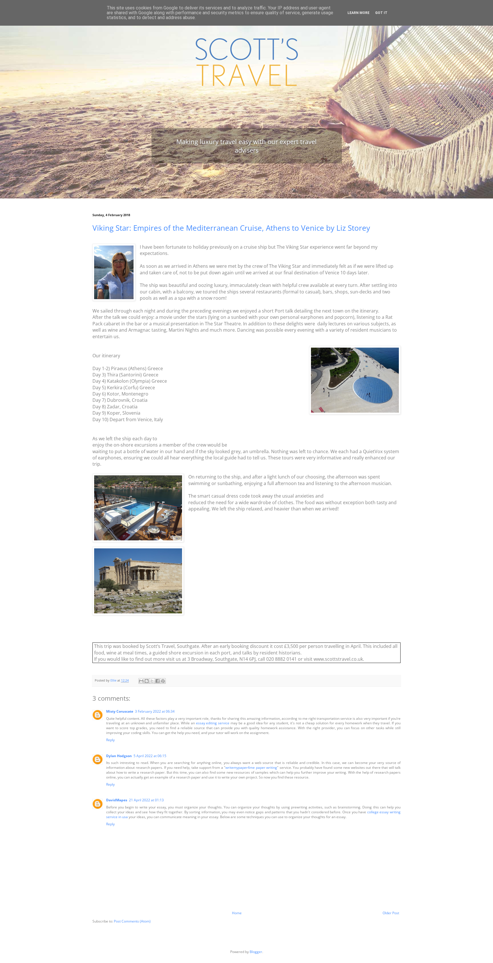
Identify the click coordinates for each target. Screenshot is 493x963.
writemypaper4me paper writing (251, 767)
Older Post (391, 913)
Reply (110, 739)
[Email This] (141, 681)
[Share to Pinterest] (163, 681)
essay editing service (213, 723)
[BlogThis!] (146, 681)
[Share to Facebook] (157, 681)
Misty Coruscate (119, 711)
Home (237, 913)
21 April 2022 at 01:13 (146, 800)
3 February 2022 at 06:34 (155, 711)
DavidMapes (116, 800)
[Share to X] (152, 681)
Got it (381, 13)
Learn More (358, 13)
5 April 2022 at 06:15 (150, 755)
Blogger (256, 951)
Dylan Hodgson (119, 755)
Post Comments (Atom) (132, 921)
